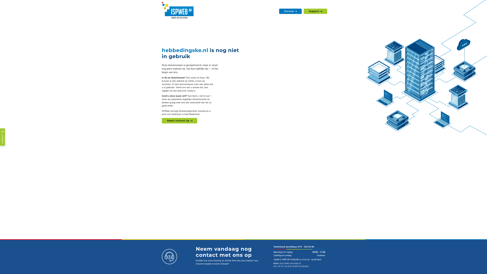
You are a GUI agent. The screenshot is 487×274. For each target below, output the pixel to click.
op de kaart (316, 259)
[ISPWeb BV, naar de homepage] (178, 10)
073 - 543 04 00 (306, 247)
